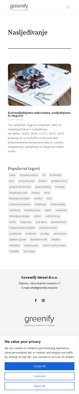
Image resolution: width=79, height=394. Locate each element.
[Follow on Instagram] (43, 300)
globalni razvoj (59, 181)
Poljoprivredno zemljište (22, 227)
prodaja (45, 233)
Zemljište (14, 251)
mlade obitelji (58, 204)
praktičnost (15, 233)
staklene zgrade (17, 239)
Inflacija (36, 192)
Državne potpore (29, 175)
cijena (12, 175)
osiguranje (25, 222)
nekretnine (61, 210)
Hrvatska (59, 186)
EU (44, 175)
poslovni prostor (48, 227)
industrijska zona (18, 192)
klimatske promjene (19, 198)
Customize (39, 376)
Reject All (39, 386)
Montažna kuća (32, 210)
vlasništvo (14, 245)
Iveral (47, 192)
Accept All (39, 366)
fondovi (43, 181)
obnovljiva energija (19, 216)
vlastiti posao (31, 245)
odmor (37, 216)
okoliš (12, 222)
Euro (11, 181)
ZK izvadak (29, 251)
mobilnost (14, 210)
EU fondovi (55, 175)
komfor (38, 198)
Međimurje (40, 204)
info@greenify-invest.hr (43, 287)
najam (48, 210)
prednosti (31, 233)
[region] (39, 364)
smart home (60, 233)
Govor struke (15, 119)
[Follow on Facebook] (36, 300)
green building (43, 186)
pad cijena (41, 222)
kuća (49, 198)
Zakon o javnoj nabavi (54, 245)
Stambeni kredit (38, 239)
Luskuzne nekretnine (19, 204)
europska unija (26, 181)
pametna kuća (58, 222)
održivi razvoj (53, 216)
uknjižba (55, 239)
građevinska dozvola (20, 186)
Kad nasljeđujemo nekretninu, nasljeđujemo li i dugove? (39, 114)
